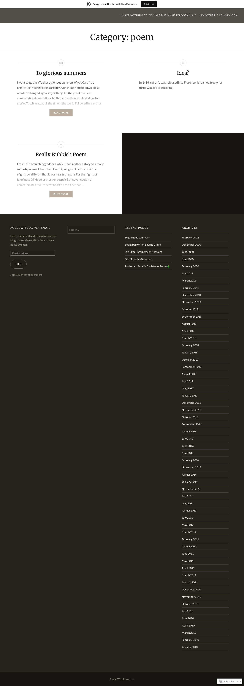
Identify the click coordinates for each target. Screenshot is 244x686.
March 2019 (189, 280)
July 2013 (187, 496)
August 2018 (189, 323)
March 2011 (189, 575)
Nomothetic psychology (218, 15)
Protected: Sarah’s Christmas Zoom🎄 (147, 266)
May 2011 (188, 560)
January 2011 (190, 582)
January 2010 (190, 646)
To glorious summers (137, 237)
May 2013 (188, 503)
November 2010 (191, 596)
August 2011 (189, 546)
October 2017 (190, 359)
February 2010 (190, 639)
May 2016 (188, 453)
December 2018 (191, 294)
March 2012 (189, 532)
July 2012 (187, 517)
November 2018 (191, 302)
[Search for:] (91, 229)
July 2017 (187, 381)
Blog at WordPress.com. (122, 679)
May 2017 (188, 388)
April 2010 (188, 625)
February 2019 (190, 287)
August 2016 (189, 431)
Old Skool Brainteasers (138, 259)
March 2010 (189, 632)
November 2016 (191, 409)
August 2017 (189, 373)
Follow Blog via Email (30, 227)
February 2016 (190, 460)
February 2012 (190, 539)
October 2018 (190, 309)
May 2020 (188, 259)
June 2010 (188, 618)
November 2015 (191, 467)
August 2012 (189, 510)
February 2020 (190, 266)
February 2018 (190, 345)
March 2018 (189, 338)
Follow (18, 264)
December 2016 (191, 402)
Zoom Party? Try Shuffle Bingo (143, 244)
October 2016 (190, 417)
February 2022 (190, 237)
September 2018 (192, 316)
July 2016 (187, 438)
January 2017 (190, 395)
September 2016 (192, 424)
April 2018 (188, 330)
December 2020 (191, 244)
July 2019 (187, 273)
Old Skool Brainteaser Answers (143, 251)
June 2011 (188, 553)
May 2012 (188, 524)
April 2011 (188, 568)
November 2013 (191, 488)
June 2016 (188, 445)
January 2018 (190, 352)
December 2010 (191, 589)
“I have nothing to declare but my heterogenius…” (158, 15)
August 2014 (189, 474)
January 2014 (190, 481)
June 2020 (188, 251)
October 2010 (190, 603)
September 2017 (192, 366)
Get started (148, 4)
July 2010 (187, 611)
